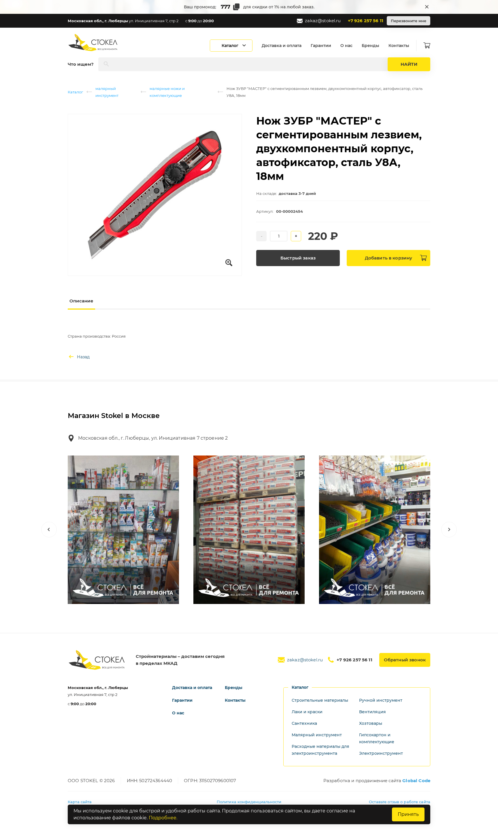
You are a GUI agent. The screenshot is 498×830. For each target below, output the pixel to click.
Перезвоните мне (408, 20)
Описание (81, 301)
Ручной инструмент (380, 700)
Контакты (398, 45)
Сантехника (304, 723)
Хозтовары (370, 723)
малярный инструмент (106, 92)
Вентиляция (372, 711)
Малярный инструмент (317, 734)
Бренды (370, 45)
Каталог (75, 92)
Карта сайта (80, 801)
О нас (346, 45)
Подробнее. (163, 817)
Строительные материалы (320, 700)
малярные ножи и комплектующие (167, 92)
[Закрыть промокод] (426, 6)
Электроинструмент (381, 753)
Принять (408, 814)
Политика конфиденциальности (249, 801)
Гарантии (321, 45)
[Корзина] (426, 45)
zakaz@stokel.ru (323, 20)
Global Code (416, 780)
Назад (83, 357)
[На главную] (93, 42)
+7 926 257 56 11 (365, 20)
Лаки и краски (307, 711)
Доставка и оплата (281, 45)
